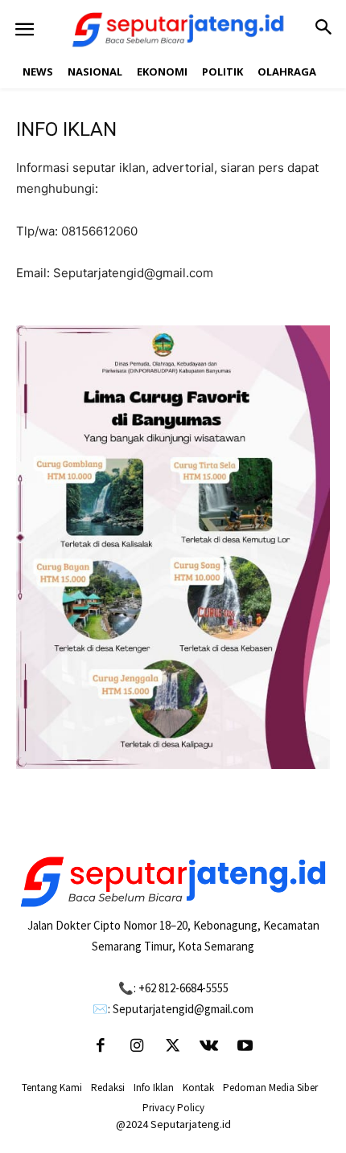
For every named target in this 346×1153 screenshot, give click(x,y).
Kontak (198, 1087)
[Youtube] (245, 1047)
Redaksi (108, 1087)
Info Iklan (154, 1087)
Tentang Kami (52, 1087)
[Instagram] (137, 1047)
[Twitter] (173, 1047)
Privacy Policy (173, 1107)
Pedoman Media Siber (270, 1087)
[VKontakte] (209, 1047)
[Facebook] (100, 1047)
